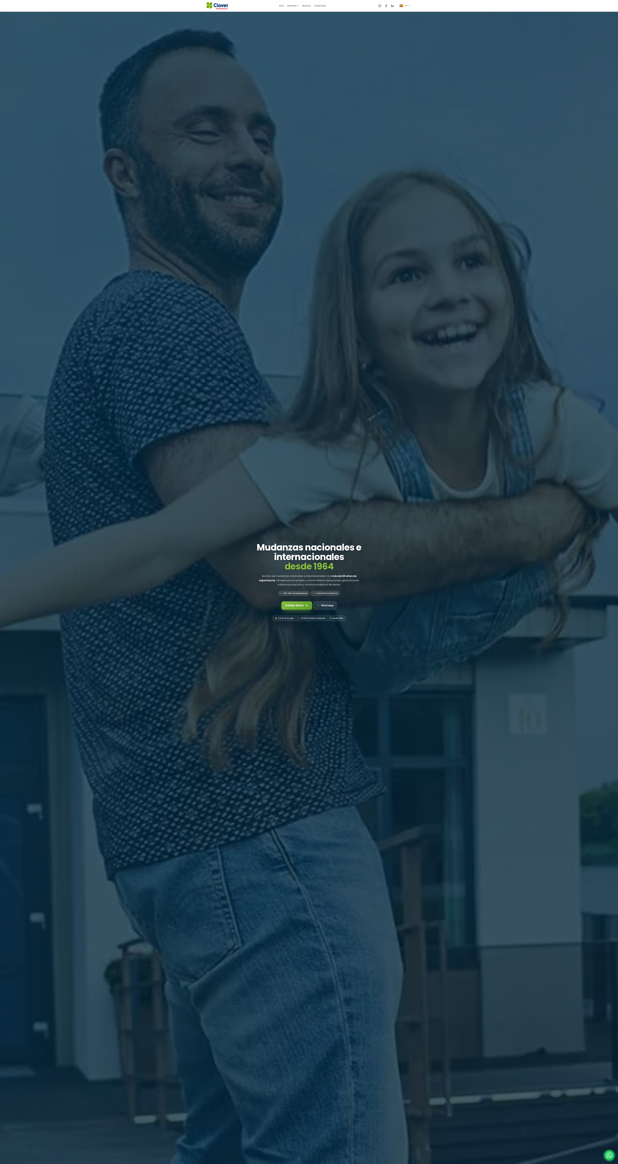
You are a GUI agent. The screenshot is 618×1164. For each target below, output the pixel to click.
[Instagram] (379, 5)
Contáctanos (320, 6)
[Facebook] (386, 5)
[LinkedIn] (392, 5)
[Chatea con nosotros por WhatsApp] (609, 1155)
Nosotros (306, 6)
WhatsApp (327, 605)
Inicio (281, 6)
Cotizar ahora (294, 605)
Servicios (291, 5)
